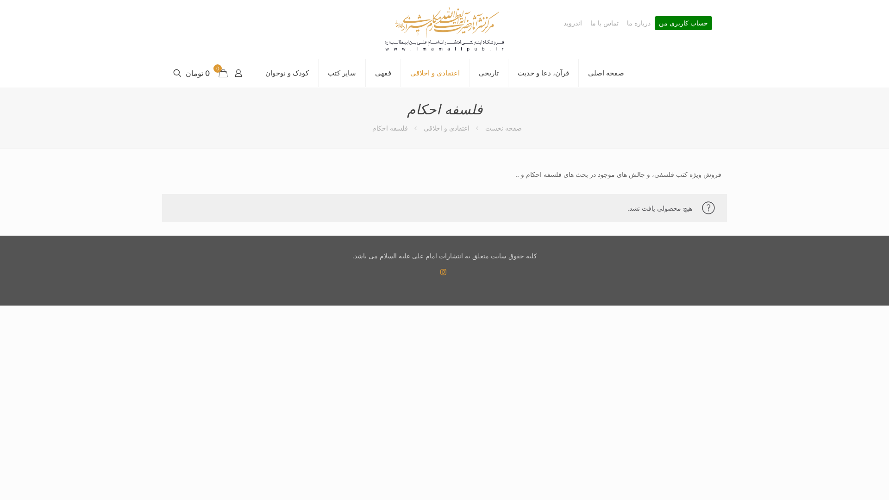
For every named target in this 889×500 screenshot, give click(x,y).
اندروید (572, 23)
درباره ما (639, 23)
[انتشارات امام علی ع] (444, 29)
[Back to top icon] (844, 481)
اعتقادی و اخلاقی (447, 128)
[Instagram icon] (443, 272)
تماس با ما (604, 23)
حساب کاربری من (683, 23)
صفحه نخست (503, 128)
